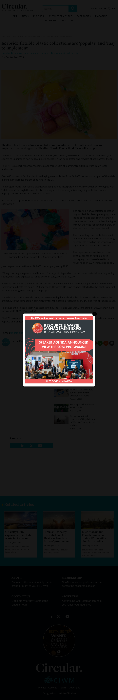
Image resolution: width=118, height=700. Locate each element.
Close (94, 314)
